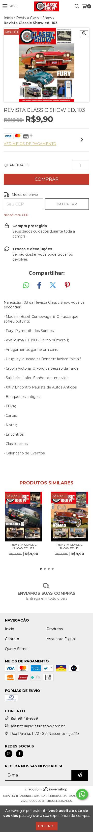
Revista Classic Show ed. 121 (70, 546)
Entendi (46, 826)
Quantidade (16, 165)
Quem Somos (17, 649)
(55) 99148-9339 (24, 718)
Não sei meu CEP (16, 215)
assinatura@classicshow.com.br (38, 726)
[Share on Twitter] (53, 285)
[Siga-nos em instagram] (8, 753)
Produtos (55, 629)
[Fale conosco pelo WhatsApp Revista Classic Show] (82, 794)
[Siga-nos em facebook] (19, 753)
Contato (12, 639)
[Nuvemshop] (46, 791)
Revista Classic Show (34, 18)
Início (8, 18)
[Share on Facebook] (39, 285)
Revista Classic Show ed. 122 (24, 546)
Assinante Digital (61, 639)
